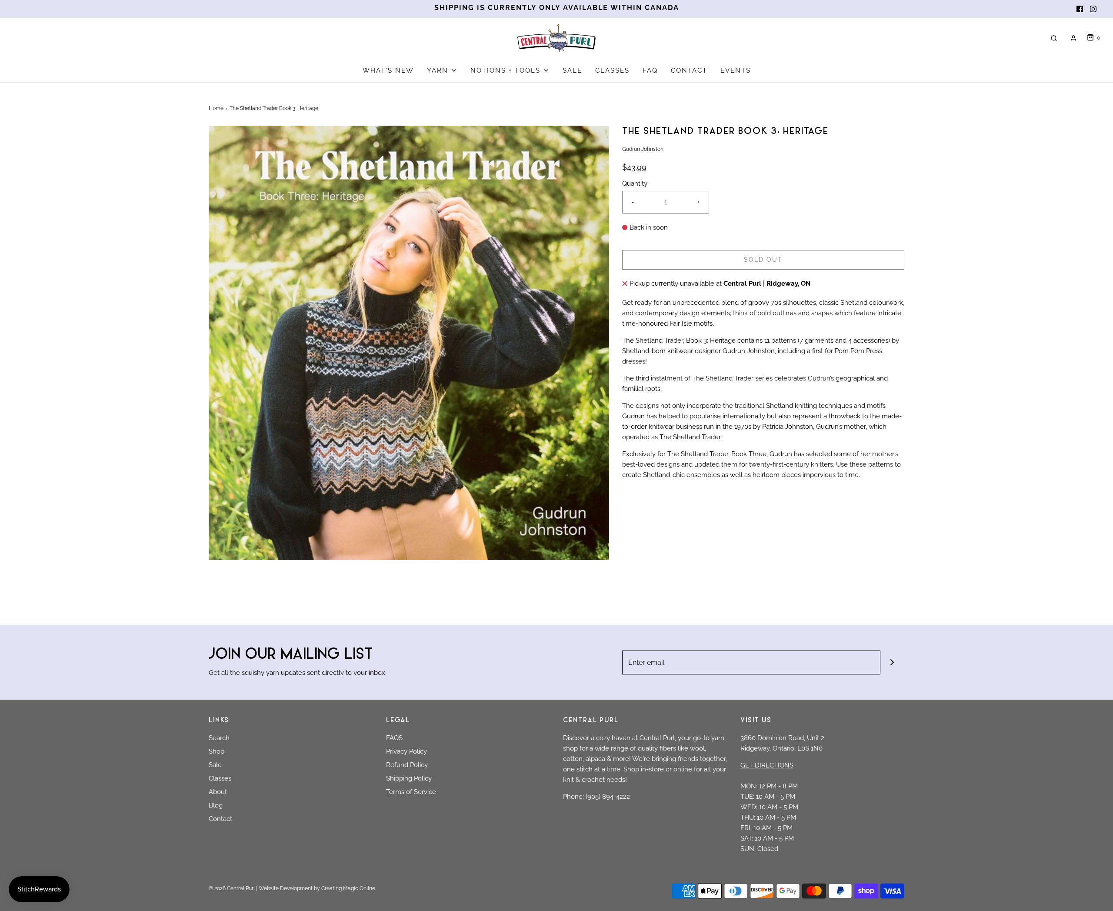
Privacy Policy (406, 751)
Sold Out (763, 259)
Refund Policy (407, 765)
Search (219, 738)
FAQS (394, 738)
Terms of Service (411, 792)
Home (216, 108)
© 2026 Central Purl (232, 888)
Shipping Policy (409, 778)
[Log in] (1073, 38)
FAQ (650, 70)
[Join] (892, 662)
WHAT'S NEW (388, 70)
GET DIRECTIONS (766, 765)
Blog (216, 805)
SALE (572, 70)
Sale (215, 765)
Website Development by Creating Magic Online (317, 888)
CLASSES (612, 70)
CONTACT (689, 70)
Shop (216, 751)
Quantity (634, 183)
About (218, 792)
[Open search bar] (1054, 38)
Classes (220, 778)
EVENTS (735, 70)
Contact (220, 819)
